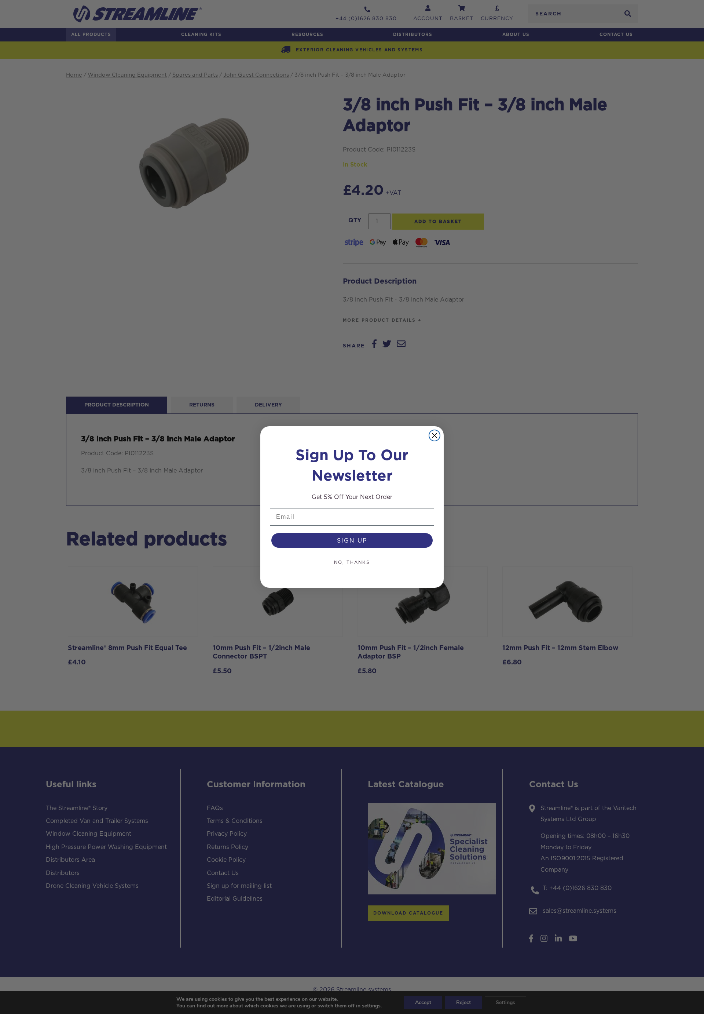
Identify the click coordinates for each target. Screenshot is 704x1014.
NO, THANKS (352, 562)
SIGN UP (352, 540)
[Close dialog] (434, 435)
